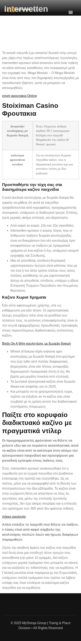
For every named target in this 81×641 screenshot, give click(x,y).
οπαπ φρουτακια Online (19, 96)
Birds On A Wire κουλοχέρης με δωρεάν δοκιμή (36, 343)
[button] (70, 12)
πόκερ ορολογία (14, 516)
